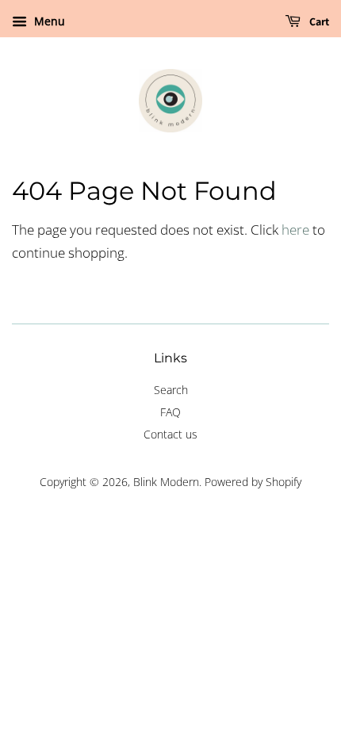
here (295, 229)
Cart (318, 21)
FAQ (170, 411)
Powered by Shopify (253, 481)
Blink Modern (166, 481)
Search (171, 389)
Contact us (170, 434)
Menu (48, 21)
